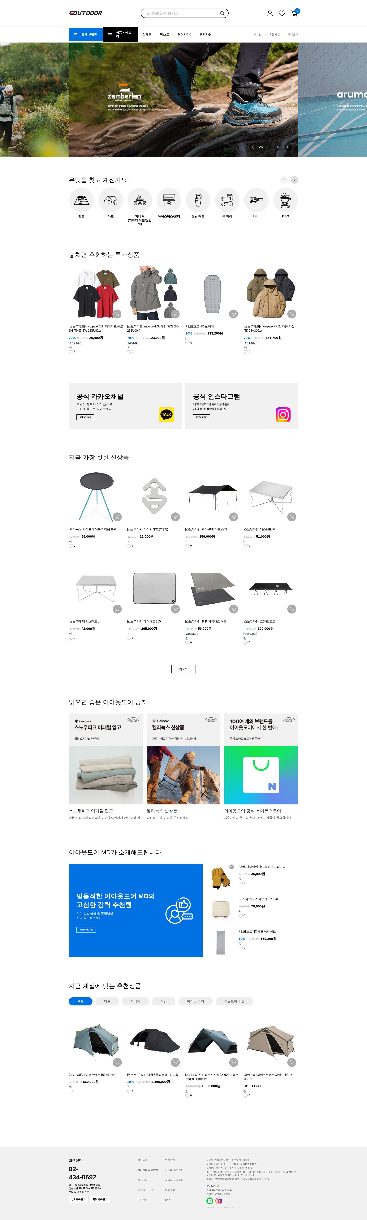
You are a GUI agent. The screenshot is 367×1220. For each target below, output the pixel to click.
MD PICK (184, 34)
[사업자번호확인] (248, 1164)
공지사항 (206, 34)
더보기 (183, 669)
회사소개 (142, 1159)
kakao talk (85, 417)
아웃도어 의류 (234, 1001)
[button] (253, 147)
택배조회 (170, 1190)
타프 (107, 1001)
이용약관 (170, 1159)
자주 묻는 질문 (145, 1190)
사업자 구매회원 (174, 1179)
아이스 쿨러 (195, 1001)
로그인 (257, 34)
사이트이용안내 (174, 1169)
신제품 (147, 34)
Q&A (168, 1200)
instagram (201, 417)
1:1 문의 (142, 1200)
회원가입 (274, 34)
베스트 (164, 34)
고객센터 (292, 34)
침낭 (163, 1001)
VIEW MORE (86, 929)
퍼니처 (135, 1001)
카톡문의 (103, 1199)
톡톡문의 (81, 1199)
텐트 (80, 1001)
